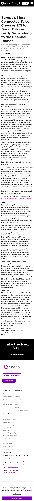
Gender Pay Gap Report (9, 427)
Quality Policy (6, 438)
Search (20, 3)
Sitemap (17, 404)
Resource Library (19, 402)
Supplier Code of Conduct (9, 446)
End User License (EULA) (9, 422)
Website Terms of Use (8, 449)
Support (17, 407)
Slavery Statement (7, 443)
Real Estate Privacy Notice (10, 441)
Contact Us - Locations (21, 394)
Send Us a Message (17, 354)
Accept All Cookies (17, 498)
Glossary (17, 396)
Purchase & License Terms (10, 435)
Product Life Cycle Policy (9, 433)
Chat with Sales (9, 380)
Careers (5, 399)
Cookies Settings (17, 494)
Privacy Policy (6, 430)
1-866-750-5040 (12, 468)
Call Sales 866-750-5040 (12, 375)
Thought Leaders (7, 404)
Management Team (8, 402)
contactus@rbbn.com (10, 458)
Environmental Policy (8, 425)
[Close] (32, 484)
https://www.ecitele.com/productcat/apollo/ (16, 198)
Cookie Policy (6, 417)
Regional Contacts (9, 472)
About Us (5, 394)
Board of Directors (7, 396)
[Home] (7, 3)
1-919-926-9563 (14, 470)
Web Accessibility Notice (21, 410)
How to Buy (18, 399)
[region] (17, 491)
